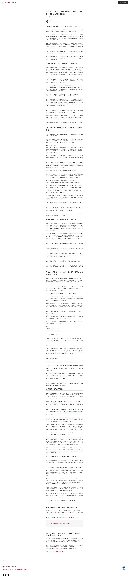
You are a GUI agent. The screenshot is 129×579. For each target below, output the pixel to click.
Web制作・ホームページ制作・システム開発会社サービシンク (61, 26)
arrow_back (3, 7)
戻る (5, 7)
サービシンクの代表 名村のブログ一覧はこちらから (59, 523)
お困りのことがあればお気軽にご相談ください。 (56, 551)
